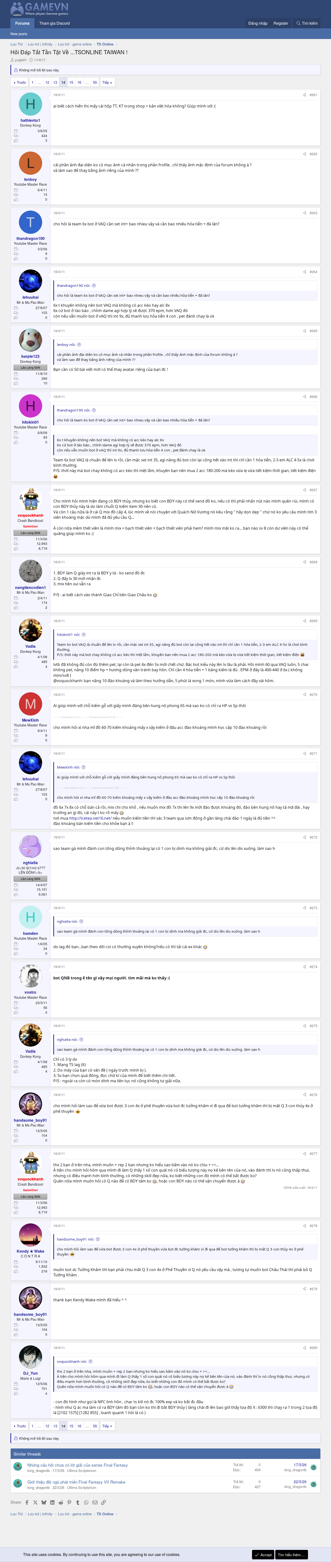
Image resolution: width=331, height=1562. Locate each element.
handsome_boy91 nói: (75, 1239)
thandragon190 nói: (73, 285)
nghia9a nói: (67, 921)
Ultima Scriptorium (81, 1470)
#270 (313, 694)
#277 (313, 1153)
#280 (313, 1347)
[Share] (304, 95)
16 (79, 82)
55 (95, 82)
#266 (313, 396)
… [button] (39, 82)
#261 (313, 94)
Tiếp (105, 82)
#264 (313, 271)
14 (63, 82)
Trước (21, 82)
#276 (313, 1094)
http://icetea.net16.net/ (90, 818)
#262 (313, 153)
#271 (313, 753)
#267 (313, 489)
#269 (313, 620)
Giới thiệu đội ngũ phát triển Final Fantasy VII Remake (76, 1482)
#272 (313, 837)
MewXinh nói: (68, 767)
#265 (313, 330)
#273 (313, 907)
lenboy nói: (66, 344)
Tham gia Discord (54, 23)
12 (47, 82)
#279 (313, 1288)
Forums (22, 23)
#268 (313, 561)
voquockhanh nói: (72, 1361)
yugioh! (20, 59)
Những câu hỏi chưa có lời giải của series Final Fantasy (77, 1465)
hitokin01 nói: (68, 634)
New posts (18, 33)
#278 (313, 1225)
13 (55, 82)
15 (71, 82)
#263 (313, 212)
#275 (313, 1025)
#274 (313, 966)
